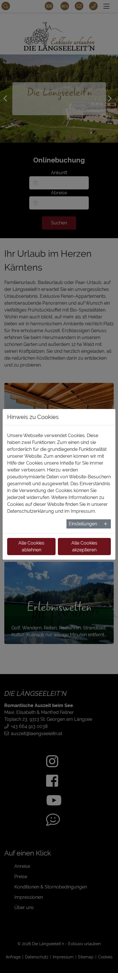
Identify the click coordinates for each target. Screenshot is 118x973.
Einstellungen (83, 523)
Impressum (83, 511)
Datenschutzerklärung (30, 511)
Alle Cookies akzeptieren (84, 546)
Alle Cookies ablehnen (31, 546)
